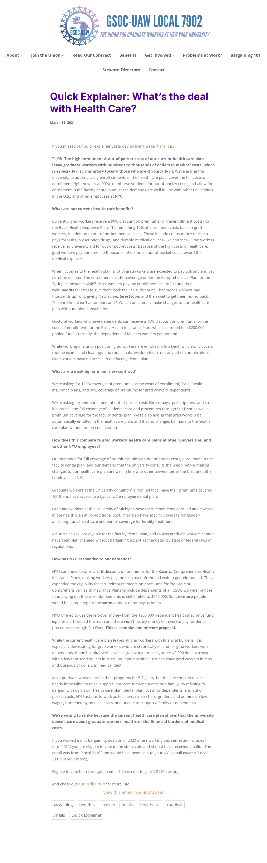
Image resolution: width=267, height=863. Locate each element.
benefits (87, 805)
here (161, 146)
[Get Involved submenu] (173, 55)
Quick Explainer (87, 815)
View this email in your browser (133, 792)
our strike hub (91, 784)
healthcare (150, 805)
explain (108, 805)
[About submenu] (21, 55)
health (128, 805)
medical (174, 805)
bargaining (62, 805)
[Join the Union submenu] (63, 55)
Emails (58, 815)
